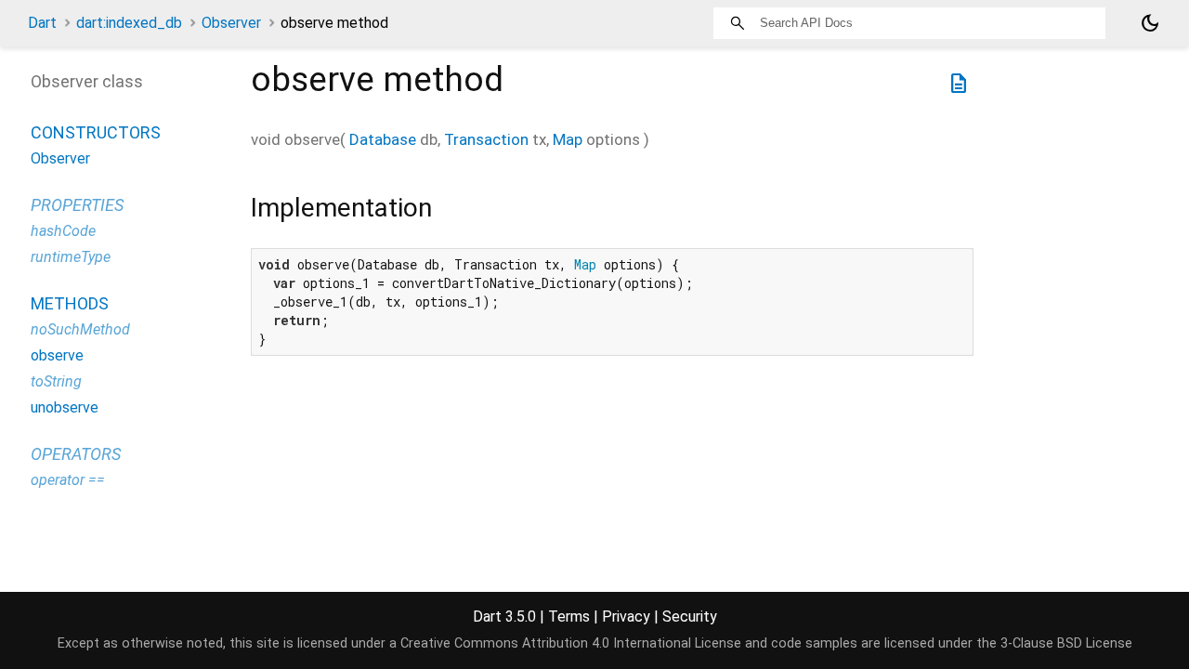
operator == (68, 480)
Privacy (626, 616)
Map (567, 139)
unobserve (64, 407)
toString (56, 381)
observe (57, 355)
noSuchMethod (80, 329)
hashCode (63, 231)
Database (382, 139)
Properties (77, 205)
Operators (76, 454)
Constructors (96, 132)
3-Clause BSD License (1066, 643)
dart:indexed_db (129, 23)
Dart (42, 23)
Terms (569, 616)
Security (689, 616)
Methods (70, 303)
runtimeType (71, 257)
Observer (231, 23)
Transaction (486, 139)
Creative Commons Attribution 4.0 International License (570, 643)
